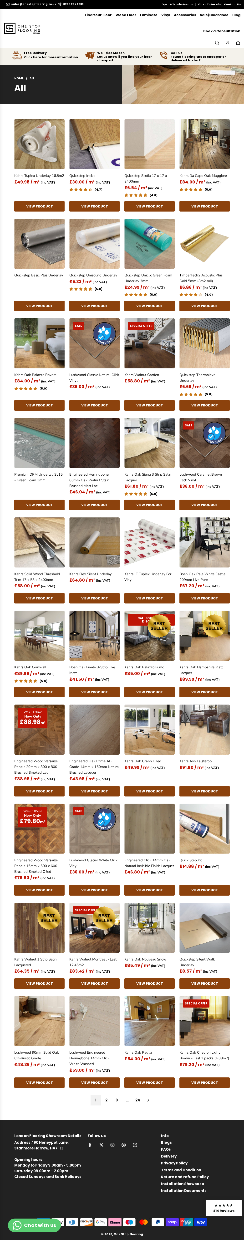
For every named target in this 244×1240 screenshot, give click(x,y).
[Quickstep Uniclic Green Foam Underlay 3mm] (149, 244)
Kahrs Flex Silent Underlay (90, 574)
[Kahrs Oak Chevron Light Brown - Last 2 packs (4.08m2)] (204, 1021)
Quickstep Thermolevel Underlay (197, 377)
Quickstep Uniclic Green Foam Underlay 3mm (148, 278)
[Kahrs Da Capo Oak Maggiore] (204, 144)
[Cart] (238, 43)
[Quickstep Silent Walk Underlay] (204, 928)
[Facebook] (90, 1145)
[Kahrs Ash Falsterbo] (204, 729)
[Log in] (227, 43)
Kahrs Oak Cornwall (30, 667)
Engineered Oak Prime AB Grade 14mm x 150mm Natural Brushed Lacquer (94, 767)
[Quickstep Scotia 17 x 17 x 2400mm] (149, 144)
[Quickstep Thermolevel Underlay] (204, 343)
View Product (39, 206)
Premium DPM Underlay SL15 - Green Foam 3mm (38, 477)
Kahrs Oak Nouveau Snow (145, 959)
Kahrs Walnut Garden (141, 374)
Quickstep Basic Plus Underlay (38, 275)
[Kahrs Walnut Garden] (149, 343)
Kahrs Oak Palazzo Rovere (35, 374)
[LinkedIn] (135, 1145)
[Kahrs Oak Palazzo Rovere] (39, 343)
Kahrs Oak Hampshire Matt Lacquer (201, 670)
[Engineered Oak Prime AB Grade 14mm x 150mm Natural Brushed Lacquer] (94, 729)
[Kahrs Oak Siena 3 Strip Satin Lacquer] (149, 443)
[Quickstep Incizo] (94, 144)
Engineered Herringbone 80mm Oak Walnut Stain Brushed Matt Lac (89, 480)
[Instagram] (112, 1145)
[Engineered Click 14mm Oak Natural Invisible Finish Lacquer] (149, 829)
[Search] (217, 43)
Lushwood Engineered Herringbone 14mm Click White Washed (89, 1058)
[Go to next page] (148, 1100)
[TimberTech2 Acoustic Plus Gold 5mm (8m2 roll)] (204, 244)
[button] (224, 1208)
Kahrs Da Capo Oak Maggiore (203, 175)
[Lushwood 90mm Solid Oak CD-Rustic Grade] (39, 1021)
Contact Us (232, 4)
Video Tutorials (209, 4)
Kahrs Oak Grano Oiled (142, 761)
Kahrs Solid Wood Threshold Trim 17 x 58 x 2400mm (37, 577)
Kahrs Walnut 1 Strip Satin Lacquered (35, 962)
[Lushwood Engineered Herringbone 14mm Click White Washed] (94, 1021)
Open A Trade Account (178, 4)
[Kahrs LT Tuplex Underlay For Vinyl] (149, 542)
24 (137, 1100)
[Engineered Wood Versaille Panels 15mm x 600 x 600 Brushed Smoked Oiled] (39, 829)
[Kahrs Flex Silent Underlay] (94, 542)
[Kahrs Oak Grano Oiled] (149, 729)
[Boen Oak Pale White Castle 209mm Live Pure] (204, 542)
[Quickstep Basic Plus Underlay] (39, 244)
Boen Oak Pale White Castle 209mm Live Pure (202, 577)
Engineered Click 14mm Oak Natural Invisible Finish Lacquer (149, 863)
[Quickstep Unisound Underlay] (94, 244)
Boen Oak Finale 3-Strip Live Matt (92, 670)
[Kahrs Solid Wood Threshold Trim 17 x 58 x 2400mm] (39, 542)
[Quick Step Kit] (204, 829)
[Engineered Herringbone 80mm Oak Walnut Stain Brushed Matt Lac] (94, 443)
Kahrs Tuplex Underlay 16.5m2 (39, 175)
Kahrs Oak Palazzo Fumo (144, 667)
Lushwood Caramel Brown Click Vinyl (200, 477)
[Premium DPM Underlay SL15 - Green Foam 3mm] (39, 443)
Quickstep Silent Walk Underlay (197, 962)
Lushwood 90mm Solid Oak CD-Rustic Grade (36, 1055)
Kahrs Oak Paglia (138, 1052)
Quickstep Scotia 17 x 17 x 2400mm (145, 178)
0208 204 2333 (73, 4)
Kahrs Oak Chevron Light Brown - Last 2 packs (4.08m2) (204, 1055)
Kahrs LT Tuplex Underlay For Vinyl (147, 577)
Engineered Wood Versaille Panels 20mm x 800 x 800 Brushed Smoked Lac (36, 767)
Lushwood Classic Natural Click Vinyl (94, 377)
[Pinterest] (123, 1145)
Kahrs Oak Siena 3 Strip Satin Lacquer (147, 477)
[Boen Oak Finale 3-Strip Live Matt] (94, 636)
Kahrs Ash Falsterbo (195, 761)
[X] (101, 1145)
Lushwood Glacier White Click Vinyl (93, 863)
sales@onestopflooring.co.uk (33, 4)
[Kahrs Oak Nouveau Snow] (149, 928)
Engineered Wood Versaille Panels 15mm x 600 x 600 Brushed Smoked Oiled (36, 866)
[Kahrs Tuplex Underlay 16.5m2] (39, 144)
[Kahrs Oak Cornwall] (39, 636)
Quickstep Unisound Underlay (93, 275)
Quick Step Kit (190, 860)
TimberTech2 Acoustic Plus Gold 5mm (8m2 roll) (201, 278)
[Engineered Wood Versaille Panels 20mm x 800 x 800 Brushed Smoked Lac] (39, 729)
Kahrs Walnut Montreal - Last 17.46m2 (93, 962)
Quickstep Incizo (82, 175)
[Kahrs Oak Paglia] (149, 1021)
